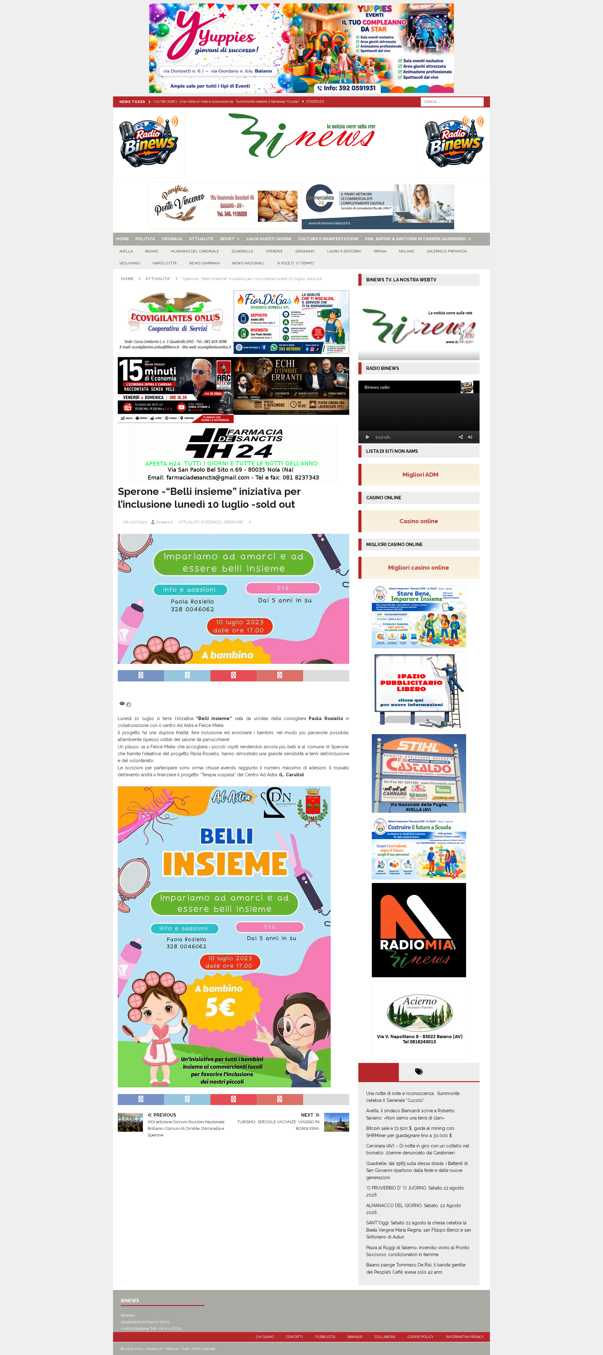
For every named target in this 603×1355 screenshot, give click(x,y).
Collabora (385, 1337)
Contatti (294, 1337)
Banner (355, 1337)
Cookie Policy (420, 1337)
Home (122, 238)
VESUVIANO (129, 263)
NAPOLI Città (165, 263)
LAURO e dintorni (344, 251)
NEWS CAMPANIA (204, 263)
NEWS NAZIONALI (248, 263)
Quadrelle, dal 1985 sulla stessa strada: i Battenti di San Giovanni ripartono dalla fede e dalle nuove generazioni (417, 1170)
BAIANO (151, 251)
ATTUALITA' (188, 522)
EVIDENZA (211, 522)
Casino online (420, 521)
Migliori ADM (420, 474)
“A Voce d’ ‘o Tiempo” (296, 263)
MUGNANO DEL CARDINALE (195, 251)
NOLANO (406, 251)
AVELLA (126, 251)
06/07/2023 (134, 522)
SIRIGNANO (305, 251)
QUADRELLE (242, 251)
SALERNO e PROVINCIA (447, 251)
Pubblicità (325, 1337)
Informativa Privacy (465, 1337)
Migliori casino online (420, 567)
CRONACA (172, 238)
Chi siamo (265, 1337)
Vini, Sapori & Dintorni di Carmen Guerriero (415, 238)
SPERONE (274, 251)
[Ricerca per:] (452, 101)
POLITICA (145, 238)
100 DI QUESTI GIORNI (268, 238)
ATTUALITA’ (201, 238)
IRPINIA (380, 251)
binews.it (164, 522)
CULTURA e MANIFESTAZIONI (328, 238)
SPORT (227, 238)
